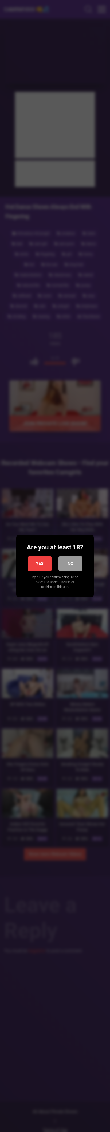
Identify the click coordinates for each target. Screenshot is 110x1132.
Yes (40, 563)
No (70, 563)
